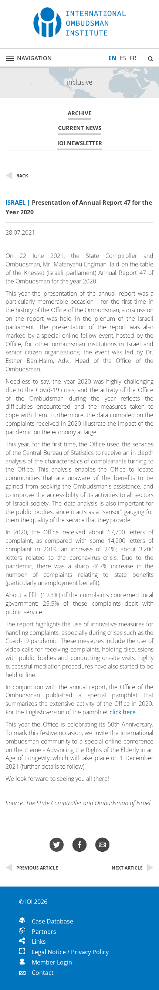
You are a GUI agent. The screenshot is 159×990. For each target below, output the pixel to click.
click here (122, 712)
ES (123, 58)
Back (22, 176)
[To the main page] (79, 22)
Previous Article (37, 868)
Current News (79, 128)
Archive (79, 113)
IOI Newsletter (79, 143)
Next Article (127, 868)
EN (112, 58)
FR (133, 58)
